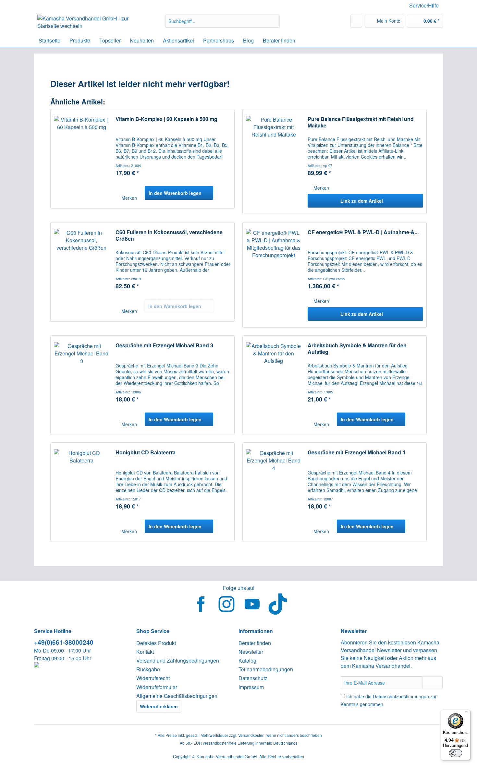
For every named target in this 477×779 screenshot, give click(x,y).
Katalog (247, 660)
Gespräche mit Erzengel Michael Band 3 (164, 345)
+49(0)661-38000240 (63, 642)
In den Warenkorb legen (175, 193)
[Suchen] (274, 21)
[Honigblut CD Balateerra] (81, 492)
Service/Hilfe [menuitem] (424, 5)
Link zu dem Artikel (361, 201)
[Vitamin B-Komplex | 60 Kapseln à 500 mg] (81, 159)
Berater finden (254, 643)
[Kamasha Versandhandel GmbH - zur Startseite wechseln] (86, 23)
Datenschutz (252, 678)
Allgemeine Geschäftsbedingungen (176, 696)
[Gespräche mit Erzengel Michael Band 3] (81, 385)
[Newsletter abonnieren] (432, 682)
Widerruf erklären (159, 706)
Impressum (251, 687)
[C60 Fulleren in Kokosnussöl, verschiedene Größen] (81, 272)
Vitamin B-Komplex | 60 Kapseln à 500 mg (166, 119)
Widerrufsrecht (153, 678)
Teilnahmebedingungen (265, 669)
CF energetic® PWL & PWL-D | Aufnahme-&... (363, 232)
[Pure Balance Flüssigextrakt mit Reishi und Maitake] (273, 162)
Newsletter (250, 651)
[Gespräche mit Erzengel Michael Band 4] (273, 492)
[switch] (455, 753)
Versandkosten (251, 735)
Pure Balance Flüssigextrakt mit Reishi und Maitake (361, 122)
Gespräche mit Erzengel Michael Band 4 (356, 452)
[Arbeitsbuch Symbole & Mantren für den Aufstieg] (273, 385)
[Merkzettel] (356, 21)
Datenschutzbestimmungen (401, 696)
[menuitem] (222, 24)
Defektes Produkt (156, 643)
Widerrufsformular (156, 687)
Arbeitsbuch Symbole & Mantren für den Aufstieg (357, 348)
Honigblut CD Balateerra (146, 452)
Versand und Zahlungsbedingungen (177, 660)
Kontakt (145, 651)
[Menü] (467, 713)
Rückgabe (148, 669)
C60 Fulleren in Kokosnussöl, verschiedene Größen (169, 235)
